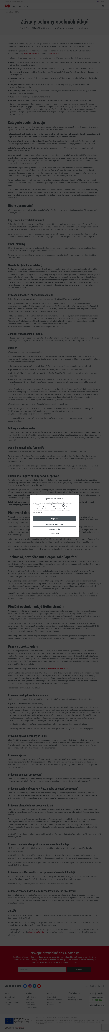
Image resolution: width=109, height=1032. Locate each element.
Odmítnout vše (54, 529)
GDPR (57, 533)
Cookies (52, 533)
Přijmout (54, 519)
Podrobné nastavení (54, 524)
